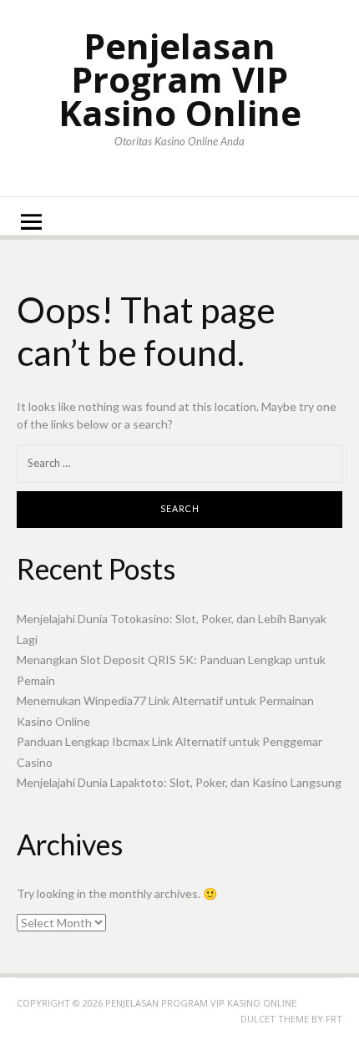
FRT (334, 1018)
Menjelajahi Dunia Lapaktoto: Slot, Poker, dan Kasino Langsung (179, 782)
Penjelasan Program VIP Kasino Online (179, 79)
